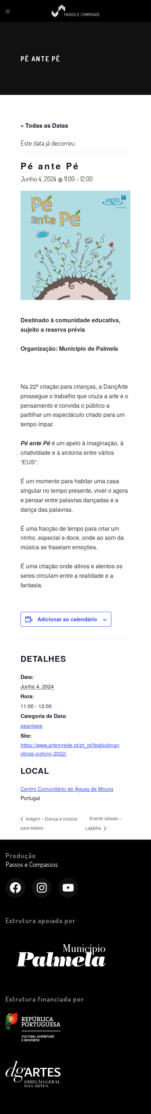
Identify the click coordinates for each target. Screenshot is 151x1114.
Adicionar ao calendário (67, 619)
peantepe (32, 725)
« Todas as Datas (44, 125)
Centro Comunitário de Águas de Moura (67, 788)
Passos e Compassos (31, 864)
